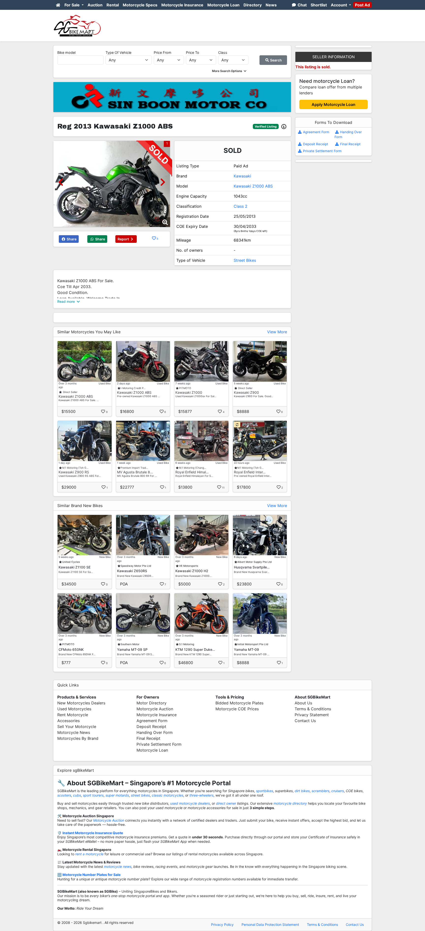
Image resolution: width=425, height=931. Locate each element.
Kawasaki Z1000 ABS (253, 186)
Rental (112, 4)
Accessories (68, 720)
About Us (303, 702)
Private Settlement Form (322, 151)
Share (71, 239)
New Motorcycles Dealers (81, 702)
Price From (162, 52)
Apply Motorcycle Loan (333, 104)
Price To (192, 52)
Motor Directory (152, 702)
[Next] (163, 182)
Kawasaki (242, 176)
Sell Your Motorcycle (76, 726)
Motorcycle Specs (140, 4)
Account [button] (339, 4)
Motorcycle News (73, 732)
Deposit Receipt (315, 144)
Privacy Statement (312, 714)
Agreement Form (315, 132)
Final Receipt (350, 144)
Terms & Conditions (313, 708)
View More (277, 331)
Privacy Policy (222, 924)
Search (275, 60)
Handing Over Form (155, 732)
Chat (302, 4)
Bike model (66, 52)
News (271, 4)
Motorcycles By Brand (77, 738)
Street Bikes (245, 260)
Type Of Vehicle (118, 52)
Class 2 (240, 206)
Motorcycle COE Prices (237, 708)
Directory (252, 4)
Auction (95, 4)
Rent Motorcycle (72, 714)
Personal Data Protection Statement (270, 924)
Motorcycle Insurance (182, 4)
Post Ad (362, 4)
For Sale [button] (72, 4)
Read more (66, 301)
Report (124, 239)
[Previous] (61, 182)
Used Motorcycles (74, 708)
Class (222, 52)
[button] (229, 71)
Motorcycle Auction (155, 708)
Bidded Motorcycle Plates (239, 702)
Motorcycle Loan (223, 4)
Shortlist (319, 4)
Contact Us (305, 720)
